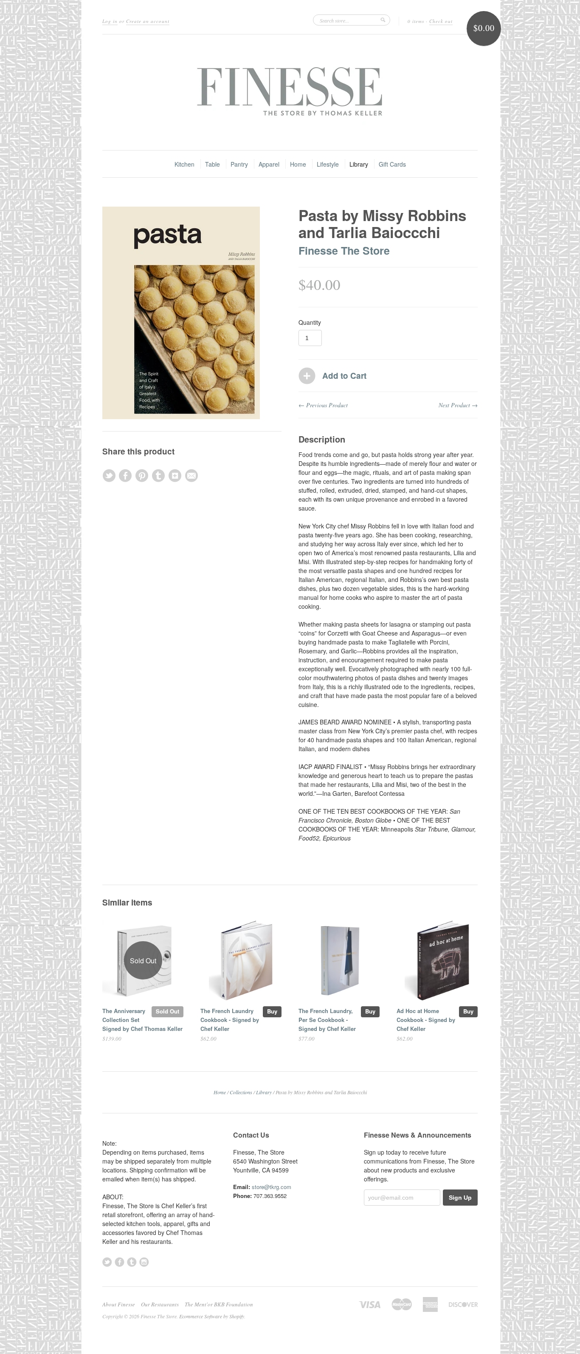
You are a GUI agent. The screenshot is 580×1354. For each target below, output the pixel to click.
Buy (272, 1011)
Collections (241, 1092)
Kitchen (184, 164)
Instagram (144, 1262)
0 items (416, 21)
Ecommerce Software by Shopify (211, 1316)
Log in (110, 21)
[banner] (290, 92)
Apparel (269, 164)
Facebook (119, 1262)
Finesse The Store (344, 250)
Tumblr (132, 1262)
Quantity (309, 322)
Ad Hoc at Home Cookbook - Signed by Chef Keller (426, 1020)
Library (358, 164)
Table (212, 164)
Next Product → (458, 405)
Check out (441, 21)
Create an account (147, 21)
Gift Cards (392, 164)
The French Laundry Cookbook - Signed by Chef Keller (229, 1020)
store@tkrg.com (271, 1187)
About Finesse (118, 1304)
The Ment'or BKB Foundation (219, 1304)
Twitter (107, 1262)
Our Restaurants (160, 1304)
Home (298, 164)
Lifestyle (328, 164)
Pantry (239, 164)
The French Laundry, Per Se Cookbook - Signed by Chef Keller (327, 1020)
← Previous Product (323, 405)
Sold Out (167, 1011)
